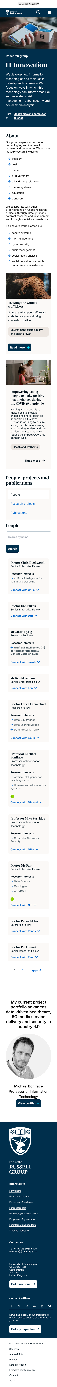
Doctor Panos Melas (24, 921)
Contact (13, 1375)
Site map (14, 1349)
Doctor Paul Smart (23, 947)
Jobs (12, 1380)
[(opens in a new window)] (11, 1306)
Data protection (17, 1364)
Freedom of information (22, 1369)
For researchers (17, 1207)
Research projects (23, 503)
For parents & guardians (22, 1219)
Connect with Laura (23, 737)
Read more (17, 347)
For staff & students (19, 1196)
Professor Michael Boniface (23, 755)
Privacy (13, 1359)
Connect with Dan (22, 615)
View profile (26, 1103)
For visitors (15, 1190)
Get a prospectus (23, 1329)
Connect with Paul (22, 957)
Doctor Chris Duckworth (28, 562)
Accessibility (16, 1354)
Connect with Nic (21, 905)
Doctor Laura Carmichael (28, 704)
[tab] (28, 494)
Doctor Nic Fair (21, 865)
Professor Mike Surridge (28, 818)
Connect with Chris (23, 589)
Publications (19, 512)
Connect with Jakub (23, 662)
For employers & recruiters (23, 1213)
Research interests (22, 573)
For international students (22, 1224)
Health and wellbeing (25, 446)
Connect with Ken (22, 688)
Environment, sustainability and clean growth (27, 331)
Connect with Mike (22, 849)
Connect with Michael (24, 802)
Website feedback (19, 1230)
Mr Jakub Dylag (21, 632)
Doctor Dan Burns (23, 606)
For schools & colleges (21, 1202)
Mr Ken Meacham (23, 678)
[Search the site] (38, 12)
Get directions (21, 1284)
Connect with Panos (23, 931)
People (15, 494)
